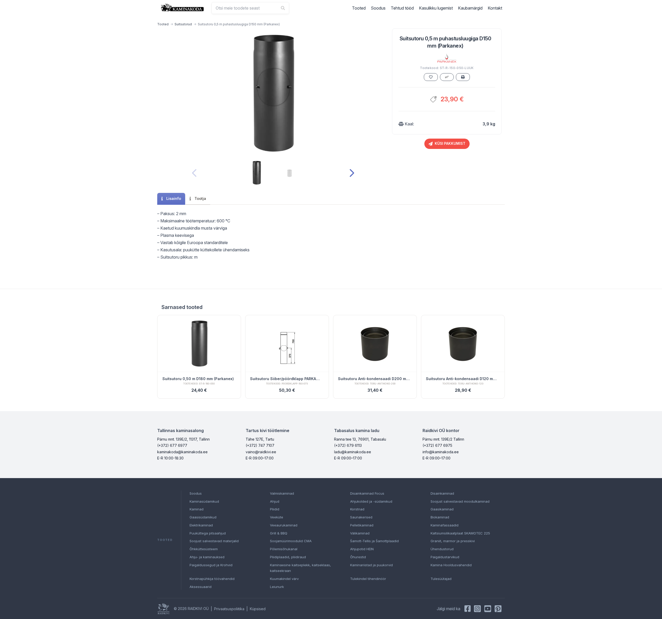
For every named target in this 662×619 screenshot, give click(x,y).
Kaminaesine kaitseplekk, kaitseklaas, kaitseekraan (300, 568)
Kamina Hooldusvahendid (451, 565)
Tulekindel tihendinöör (368, 579)
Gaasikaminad (442, 509)
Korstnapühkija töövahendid (212, 579)
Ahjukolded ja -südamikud (371, 501)
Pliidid (274, 509)
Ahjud (274, 501)
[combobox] (250, 8)
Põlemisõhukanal (283, 549)
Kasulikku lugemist (436, 8)
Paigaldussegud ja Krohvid (211, 565)
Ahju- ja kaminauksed (207, 557)
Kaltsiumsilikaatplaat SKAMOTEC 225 (460, 533)
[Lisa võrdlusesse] (447, 77)
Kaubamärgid (470, 8)
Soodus (378, 8)
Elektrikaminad (201, 525)
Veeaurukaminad (283, 525)
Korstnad (357, 509)
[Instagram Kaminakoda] (477, 609)
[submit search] (283, 8)
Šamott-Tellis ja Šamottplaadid (374, 541)
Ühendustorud (442, 549)
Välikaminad (360, 533)
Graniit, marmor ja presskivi (453, 541)
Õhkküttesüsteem (204, 549)
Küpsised (258, 609)
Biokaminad (440, 517)
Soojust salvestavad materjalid (214, 541)
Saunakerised (361, 517)
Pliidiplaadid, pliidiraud (288, 557)
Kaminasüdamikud (204, 501)
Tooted (359, 8)
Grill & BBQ (278, 533)
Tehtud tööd (402, 8)
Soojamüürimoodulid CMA (291, 541)
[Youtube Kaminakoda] (487, 609)
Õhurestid (358, 557)
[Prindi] (463, 77)
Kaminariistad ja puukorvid (371, 565)
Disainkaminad (442, 493)
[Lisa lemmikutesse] (431, 77)
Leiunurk (277, 587)
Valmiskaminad (282, 493)
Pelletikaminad (361, 525)
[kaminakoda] (182, 7)
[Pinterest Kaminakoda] (498, 609)
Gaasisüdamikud (203, 517)
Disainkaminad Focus (367, 493)
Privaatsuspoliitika (229, 609)
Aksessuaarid (201, 587)
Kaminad (197, 509)
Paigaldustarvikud (445, 557)
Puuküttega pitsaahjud (208, 533)
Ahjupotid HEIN (362, 549)
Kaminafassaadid (444, 525)
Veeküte (276, 517)
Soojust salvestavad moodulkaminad (460, 501)
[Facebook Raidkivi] (467, 608)
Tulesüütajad (441, 579)
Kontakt (495, 8)
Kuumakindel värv (284, 579)
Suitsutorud (183, 24)
